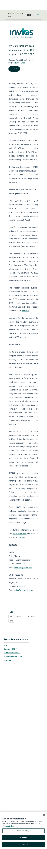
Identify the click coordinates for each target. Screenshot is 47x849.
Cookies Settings (23, 831)
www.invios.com (19, 534)
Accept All (23, 844)
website (25, 311)
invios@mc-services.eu (23, 590)
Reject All (23, 838)
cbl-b (11, 616)
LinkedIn (21, 537)
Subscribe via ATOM (13, 656)
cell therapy (31, 616)
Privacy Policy (8, 826)
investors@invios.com (23, 567)
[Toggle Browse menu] (38, 15)
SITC (11, 621)
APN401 (20, 616)
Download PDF (10, 649)
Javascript (8, 660)
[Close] (44, 815)
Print (6, 645)
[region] (23, 830)
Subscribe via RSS (12, 653)
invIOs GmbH (20, 63)
